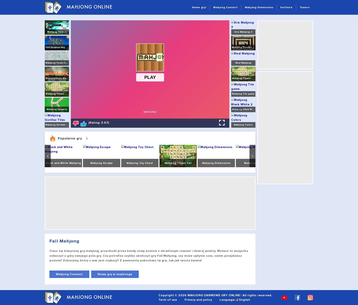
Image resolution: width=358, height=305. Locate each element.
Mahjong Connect (225, 7)
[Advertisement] (150, 203)
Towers (305, 7)
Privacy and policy (198, 300)
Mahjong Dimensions (259, 7)
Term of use (167, 300)
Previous (48, 156)
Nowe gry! (199, 7)
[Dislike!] (76, 123)
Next (252, 156)
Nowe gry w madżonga (115, 274)
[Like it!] (84, 123)
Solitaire (286, 7)
